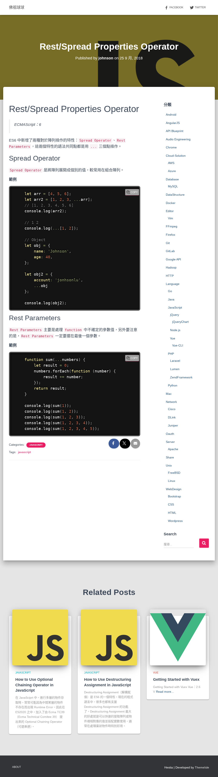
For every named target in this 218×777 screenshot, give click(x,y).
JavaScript (36, 445)
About (16, 767)
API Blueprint (174, 131)
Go (170, 291)
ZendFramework (181, 377)
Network (171, 402)
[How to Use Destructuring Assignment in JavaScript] (109, 637)
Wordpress (175, 521)
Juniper (173, 425)
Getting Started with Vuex (176, 679)
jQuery (174, 314)
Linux (171, 481)
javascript (24, 452)
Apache (173, 449)
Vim (170, 218)
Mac (169, 393)
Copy (134, 192)
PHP (171, 353)
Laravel (175, 360)
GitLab (170, 251)
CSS (171, 504)
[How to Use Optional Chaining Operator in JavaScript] (40, 637)
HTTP (170, 275)
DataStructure (175, 194)
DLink (172, 417)
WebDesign (173, 489)
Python (172, 385)
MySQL (173, 186)
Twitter (200, 7)
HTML (172, 512)
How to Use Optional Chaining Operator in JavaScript (34, 684)
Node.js (175, 330)
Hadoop (171, 267)
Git (168, 243)
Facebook (176, 7)
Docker (170, 203)
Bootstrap (174, 496)
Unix (169, 465)
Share (170, 457)
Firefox (170, 234)
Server (170, 442)
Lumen (174, 369)
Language (172, 284)
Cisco (171, 409)
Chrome (171, 147)
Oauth (170, 433)
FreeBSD (174, 472)
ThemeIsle (202, 767)
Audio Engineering (178, 139)
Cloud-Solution (176, 155)
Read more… (165, 691)
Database (172, 179)
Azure (172, 171)
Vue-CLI (177, 345)
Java (171, 299)
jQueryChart (180, 321)
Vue (172, 338)
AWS (171, 163)
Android (171, 114)
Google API (173, 259)
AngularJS (173, 123)
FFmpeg (171, 226)
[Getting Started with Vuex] (178, 637)
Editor (170, 211)
